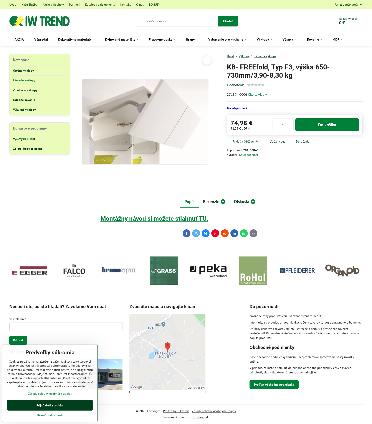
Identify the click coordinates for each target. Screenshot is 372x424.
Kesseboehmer (248, 155)
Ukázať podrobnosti (50, 415)
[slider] (256, 85)
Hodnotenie (236, 85)
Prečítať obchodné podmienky (274, 384)
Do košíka (327, 125)
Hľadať (228, 21)
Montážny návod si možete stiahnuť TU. (154, 218)
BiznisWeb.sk (200, 417)
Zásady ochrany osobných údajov (214, 411)
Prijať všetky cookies (50, 405)
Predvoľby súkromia (176, 411)
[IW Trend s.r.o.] (100, 375)
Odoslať (18, 340)
